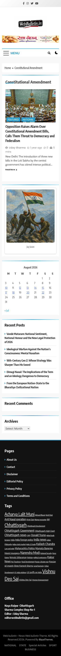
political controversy (40, 557)
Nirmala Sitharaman (17, 557)
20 (28, 292)
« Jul (7, 310)
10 (6, 287)
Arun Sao (30, 519)
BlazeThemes (46, 639)
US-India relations (20, 572)
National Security (46, 553)
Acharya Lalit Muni (20, 514)
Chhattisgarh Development (36, 526)
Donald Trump (38, 535)
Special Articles (37, 645)
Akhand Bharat (40, 515)
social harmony (39, 566)
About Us (12, 459)
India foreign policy (24, 539)
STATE (22, 645)
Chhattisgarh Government (19, 530)
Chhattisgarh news (15, 535)
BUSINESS (30, 649)
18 (13, 292)
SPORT (53, 645)
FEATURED (13, 119)
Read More (10, 169)
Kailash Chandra (45, 544)
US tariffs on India (34, 572)
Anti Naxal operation (15, 519)
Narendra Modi (30, 553)
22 (43, 292)
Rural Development (28, 562)
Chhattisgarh (16, 525)
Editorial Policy (15, 481)
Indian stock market (19, 544)
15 (43, 287)
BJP (48, 519)
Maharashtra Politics (25, 548)
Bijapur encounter (40, 519)
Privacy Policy (14, 488)
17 (6, 292)
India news (40, 539)
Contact (11, 467)
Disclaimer (12, 474)
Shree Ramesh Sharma (23, 565)
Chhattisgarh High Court (45, 531)
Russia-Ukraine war (42, 562)
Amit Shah (49, 515)
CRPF (29, 535)
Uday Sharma (17, 147)
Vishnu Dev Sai (25, 579)
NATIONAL (28, 119)
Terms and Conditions (18, 496)
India (13, 539)
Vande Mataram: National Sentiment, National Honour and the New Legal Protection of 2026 (30, 338)
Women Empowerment (40, 580)
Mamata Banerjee (44, 548)
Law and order (9, 548)
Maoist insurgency (12, 553)
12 (20, 287)
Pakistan (30, 557)
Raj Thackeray (16, 562)
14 (35, 287)
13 (28, 287)
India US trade (31, 544)
